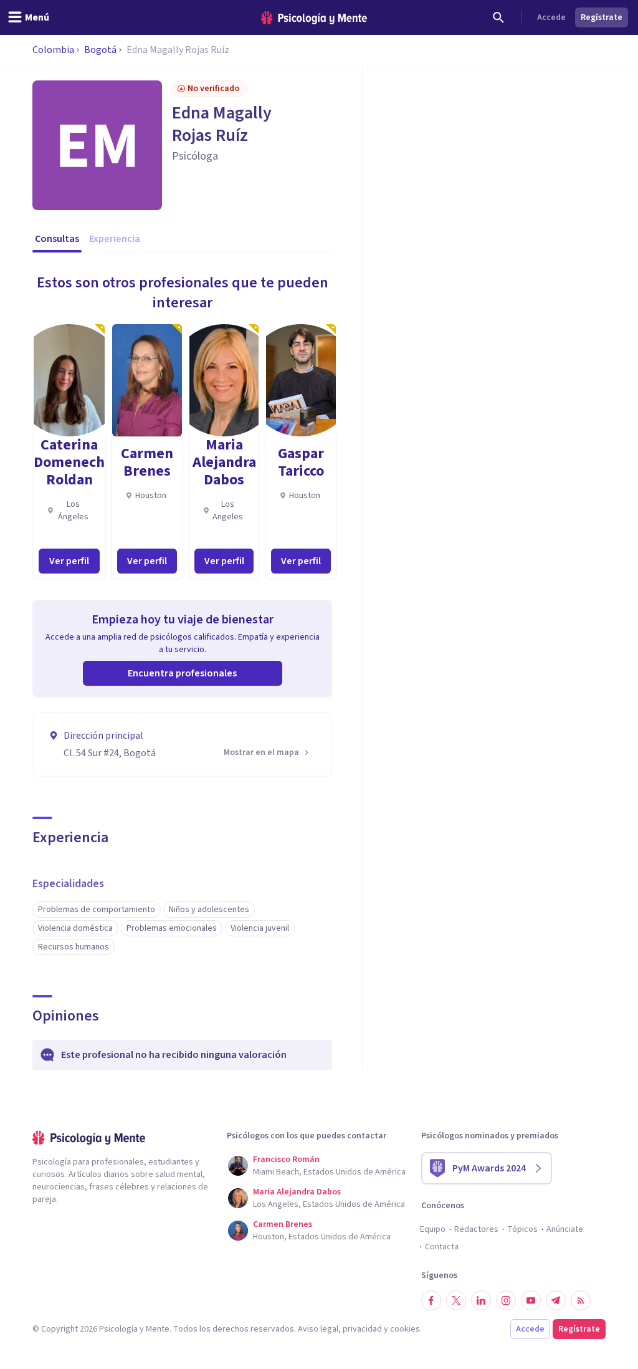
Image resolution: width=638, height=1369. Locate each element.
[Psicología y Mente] (314, 17)
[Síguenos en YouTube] (531, 1300)
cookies (405, 1329)
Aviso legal (318, 1329)
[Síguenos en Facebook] (431, 1300)
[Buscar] (498, 17)
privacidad (362, 1329)
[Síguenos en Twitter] (456, 1300)
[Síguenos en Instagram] (506, 1300)
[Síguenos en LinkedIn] (481, 1300)
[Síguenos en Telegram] (556, 1300)
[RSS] (581, 1300)
